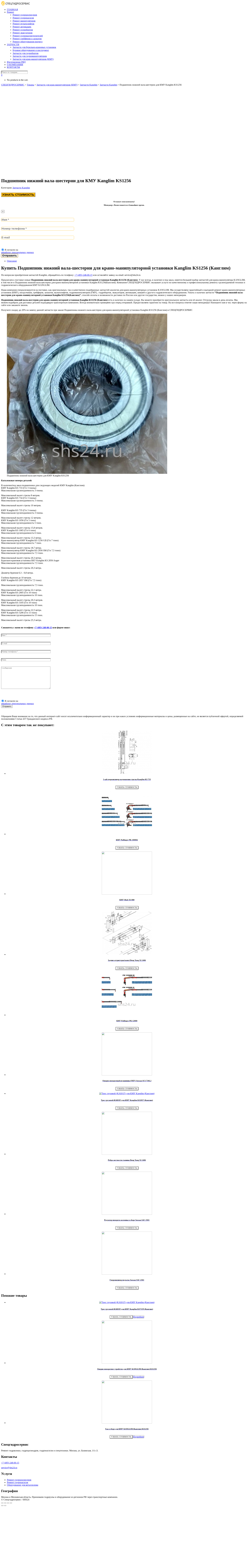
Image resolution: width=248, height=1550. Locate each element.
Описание (12, 261)
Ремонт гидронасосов (23, 18)
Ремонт (10, 12)
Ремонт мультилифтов (23, 24)
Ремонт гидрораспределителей (28, 36)
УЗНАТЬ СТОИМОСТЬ (18, 194)
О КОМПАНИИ (15, 64)
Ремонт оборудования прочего (27, 41)
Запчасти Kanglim (21, 188)
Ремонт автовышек (22, 27)
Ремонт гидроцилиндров (25, 15)
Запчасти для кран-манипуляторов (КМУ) (33, 59)
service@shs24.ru (9, 1467)
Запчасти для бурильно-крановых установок (34, 47)
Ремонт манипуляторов (24, 21)
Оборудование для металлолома (22, 1485)
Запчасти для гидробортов (25, 53)
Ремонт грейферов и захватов (27, 38)
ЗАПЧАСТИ (13, 44)
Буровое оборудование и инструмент (31, 50)
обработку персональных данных (17, 252)
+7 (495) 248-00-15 (83, 275)
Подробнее (138, 1317)
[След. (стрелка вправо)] (5, 1505)
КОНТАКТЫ (13, 67)
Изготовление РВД (16, 62)
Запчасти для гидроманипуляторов (30, 56)
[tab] (127, 261)
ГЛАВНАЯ (12, 9)
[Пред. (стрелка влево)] (2, 1505)
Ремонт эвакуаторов (22, 33)
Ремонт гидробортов (23, 30)
